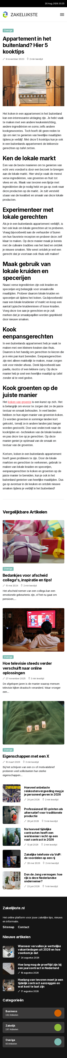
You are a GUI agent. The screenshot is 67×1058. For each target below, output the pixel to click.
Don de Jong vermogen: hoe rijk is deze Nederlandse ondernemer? (43, 878)
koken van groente (19, 402)
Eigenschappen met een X (26, 756)
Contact (23, 927)
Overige (8, 30)
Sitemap (8, 927)
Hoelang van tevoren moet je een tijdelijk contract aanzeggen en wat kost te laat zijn (40, 983)
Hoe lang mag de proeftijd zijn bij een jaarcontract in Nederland (39, 966)
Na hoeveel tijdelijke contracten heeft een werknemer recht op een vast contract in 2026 (41, 834)
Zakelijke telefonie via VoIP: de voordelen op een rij (42, 856)
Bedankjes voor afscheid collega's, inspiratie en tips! (27, 577)
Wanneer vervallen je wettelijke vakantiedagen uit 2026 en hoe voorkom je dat (39, 949)
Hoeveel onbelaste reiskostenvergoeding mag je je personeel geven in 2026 (44, 791)
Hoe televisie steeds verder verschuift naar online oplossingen (27, 668)
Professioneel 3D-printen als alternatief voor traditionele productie (43, 812)
